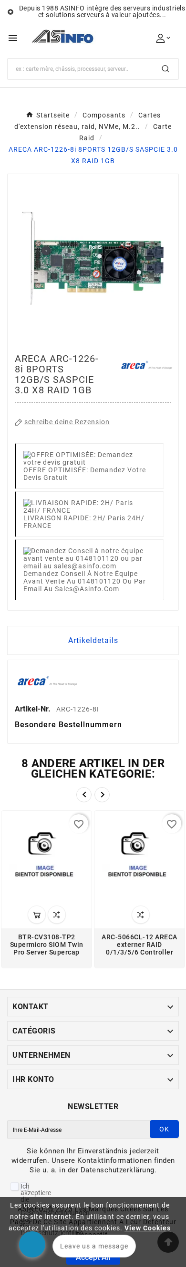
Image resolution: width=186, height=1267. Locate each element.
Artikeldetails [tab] (93, 640)
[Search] (165, 68)
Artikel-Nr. (33, 708)
